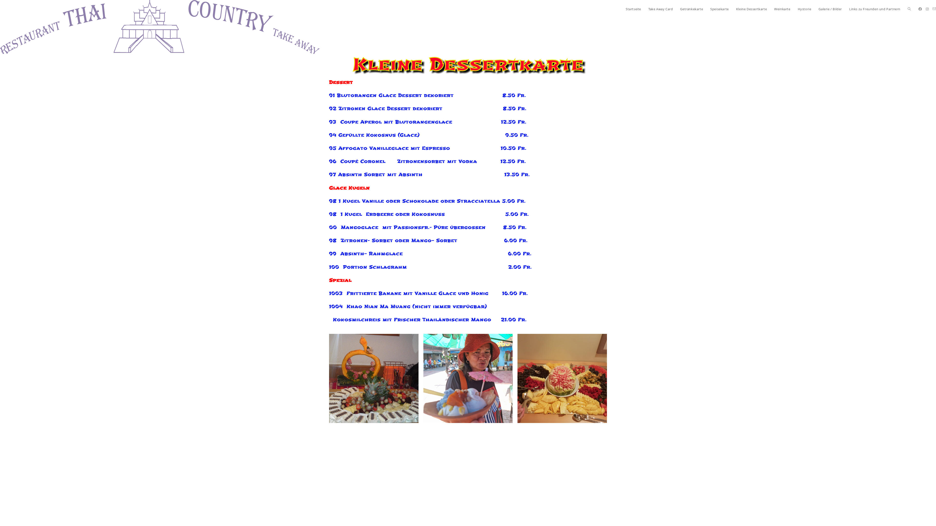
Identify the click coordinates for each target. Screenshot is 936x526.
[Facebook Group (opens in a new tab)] (920, 9)
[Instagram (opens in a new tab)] (927, 9)
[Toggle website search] (909, 9)
